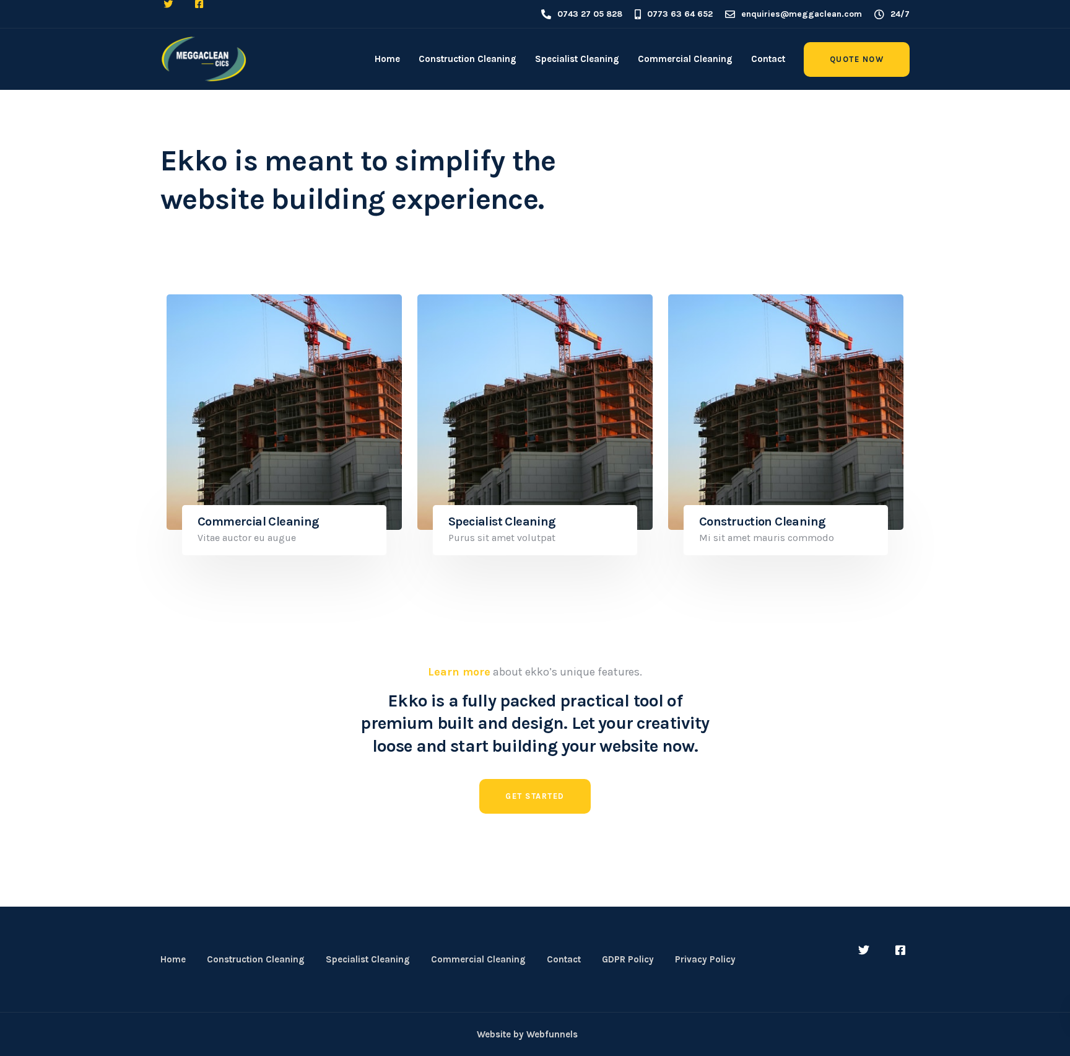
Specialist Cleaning (577, 58)
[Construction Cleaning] (785, 412)
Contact (768, 58)
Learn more (459, 672)
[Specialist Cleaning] (535, 412)
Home (387, 58)
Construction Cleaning (467, 58)
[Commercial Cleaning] (284, 412)
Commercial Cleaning (685, 58)
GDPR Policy (628, 959)
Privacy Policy (705, 959)
